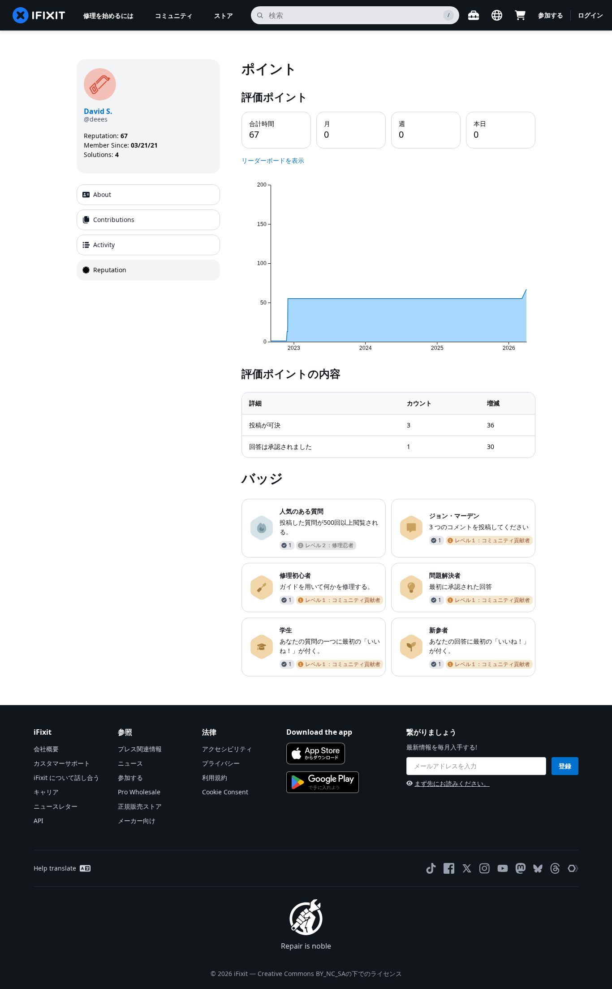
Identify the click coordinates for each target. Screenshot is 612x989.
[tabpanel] (388, 367)
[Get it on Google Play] (322, 782)
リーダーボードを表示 (272, 160)
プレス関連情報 (140, 749)
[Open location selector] (497, 15)
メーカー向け (136, 820)
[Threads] (555, 868)
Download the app (319, 732)
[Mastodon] (520, 868)
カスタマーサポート (62, 763)
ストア (223, 15)
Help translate (55, 868)
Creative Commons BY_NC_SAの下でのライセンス (330, 973)
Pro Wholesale (139, 792)
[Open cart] (520, 15)
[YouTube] (502, 868)
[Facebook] (449, 868)
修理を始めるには (108, 15)
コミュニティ (174, 15)
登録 (565, 766)
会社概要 (46, 749)
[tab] (148, 194)
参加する (550, 15)
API (38, 820)
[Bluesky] (538, 868)
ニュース (130, 763)
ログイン (590, 15)
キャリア (46, 792)
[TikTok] (431, 868)
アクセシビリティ (227, 749)
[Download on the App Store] (315, 753)
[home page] (39, 15)
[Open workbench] (474, 15)
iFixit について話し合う (66, 777)
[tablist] (148, 232)
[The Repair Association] (573, 868)
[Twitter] (466, 868)
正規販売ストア (140, 806)
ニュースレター (56, 806)
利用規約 (214, 777)
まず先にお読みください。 (452, 783)
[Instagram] (484, 868)
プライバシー (221, 763)
